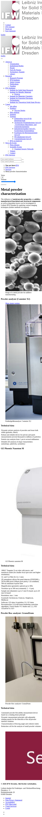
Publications (14, 84)
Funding (13, 86)
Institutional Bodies (17, 66)
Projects (17, 94)
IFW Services (10, 155)
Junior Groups (15, 82)
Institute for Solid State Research (21, 90)
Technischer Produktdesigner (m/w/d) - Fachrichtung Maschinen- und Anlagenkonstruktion (27, 125)
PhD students (14, 112)
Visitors (12, 151)
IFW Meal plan (10, 804)
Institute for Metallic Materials (20, 92)
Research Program (16, 78)
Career (7, 104)
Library (12, 74)
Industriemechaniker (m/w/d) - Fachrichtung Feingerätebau (25, 130)
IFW (17, 165)
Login (7, 808)
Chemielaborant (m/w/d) (23, 139)
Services (8, 169)
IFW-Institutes (15, 80)
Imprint (8, 798)
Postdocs (13, 108)
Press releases (14, 145)
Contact (12, 153)
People (12, 68)
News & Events (11, 143)
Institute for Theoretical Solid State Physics (25, 102)
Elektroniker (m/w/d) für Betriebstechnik (23, 120)
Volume (3, 179)
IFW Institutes (10, 88)
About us (8, 62)
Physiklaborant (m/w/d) (22, 137)
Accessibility (9, 802)
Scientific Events (16, 147)
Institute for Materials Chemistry (21, 96)
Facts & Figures (15, 70)
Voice (3, 175)
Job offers (13, 106)
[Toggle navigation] (2, 58)
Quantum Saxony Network (23, 149)
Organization (14, 64)
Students (13, 114)
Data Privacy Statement (13, 800)
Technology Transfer (17, 72)
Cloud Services (10, 806)
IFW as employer (16, 141)
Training (13, 116)
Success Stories (19, 110)
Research (8, 76)
